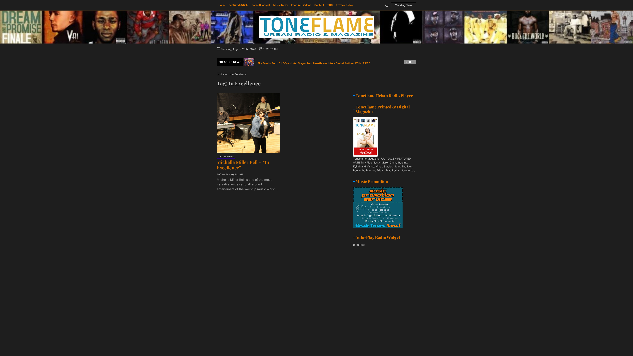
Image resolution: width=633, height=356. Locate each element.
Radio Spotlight (261, 5)
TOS (330, 5)
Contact (319, 5)
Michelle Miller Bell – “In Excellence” (243, 165)
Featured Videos (301, 5)
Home (222, 5)
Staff (219, 174)
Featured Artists (238, 5)
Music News (280, 5)
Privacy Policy (344, 5)
